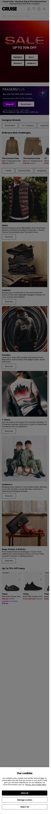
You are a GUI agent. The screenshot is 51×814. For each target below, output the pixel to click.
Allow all (24, 793)
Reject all (25, 807)
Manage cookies (24, 800)
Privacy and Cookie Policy (35, 784)
